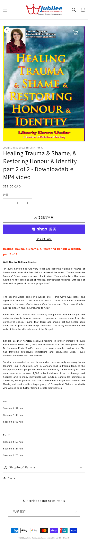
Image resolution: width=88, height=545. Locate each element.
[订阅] (75, 512)
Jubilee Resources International (39, 538)
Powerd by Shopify (61, 538)
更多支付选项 (44, 238)
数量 (6, 195)
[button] (5, 9)
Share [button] (11, 478)
